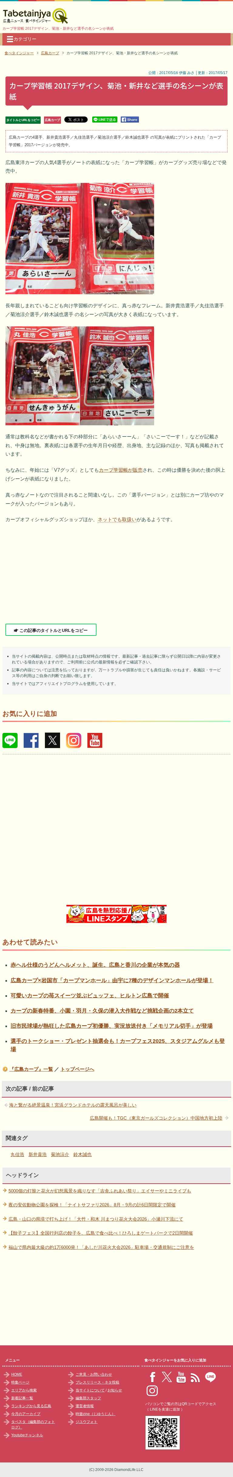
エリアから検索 (24, 1390)
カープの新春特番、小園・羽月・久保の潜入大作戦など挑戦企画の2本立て (102, 1011)
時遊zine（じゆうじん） (95, 1414)
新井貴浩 (38, 1154)
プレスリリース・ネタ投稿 (97, 1382)
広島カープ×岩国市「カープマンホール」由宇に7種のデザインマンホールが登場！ (112, 980)
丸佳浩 (17, 1154)
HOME (16, 1374)
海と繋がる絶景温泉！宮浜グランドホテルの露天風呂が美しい (73, 1105)
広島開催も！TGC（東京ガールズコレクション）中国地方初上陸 (156, 1118)
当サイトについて (90, 1390)
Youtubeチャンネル (27, 1435)
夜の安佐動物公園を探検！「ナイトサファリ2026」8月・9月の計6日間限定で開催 (92, 1204)
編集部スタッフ (88, 1398)
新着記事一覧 (22, 1398)
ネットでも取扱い (117, 519)
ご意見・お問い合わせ (94, 1374)
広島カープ (52, 120)
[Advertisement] (116, 573)
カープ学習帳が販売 (121, 470)
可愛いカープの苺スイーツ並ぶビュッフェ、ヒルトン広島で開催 (90, 996)
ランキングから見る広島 (31, 1406)
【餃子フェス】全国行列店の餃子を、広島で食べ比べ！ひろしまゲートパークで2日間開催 (100, 1233)
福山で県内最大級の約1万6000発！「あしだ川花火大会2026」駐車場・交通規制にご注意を (101, 1247)
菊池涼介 (60, 1154)
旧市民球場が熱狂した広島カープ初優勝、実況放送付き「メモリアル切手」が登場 (112, 1026)
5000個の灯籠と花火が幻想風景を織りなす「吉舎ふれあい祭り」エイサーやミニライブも (99, 1190)
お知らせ (114, 1390)
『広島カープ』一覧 (31, 1069)
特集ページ (20, 1382)
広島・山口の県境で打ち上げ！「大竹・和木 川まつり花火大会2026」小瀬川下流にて (95, 1219)
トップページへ (77, 1069)
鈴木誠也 (82, 1154)
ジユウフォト (86, 1422)
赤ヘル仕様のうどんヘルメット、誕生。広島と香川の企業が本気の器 (95, 965)
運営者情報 (85, 1406)
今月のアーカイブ (25, 1414)
